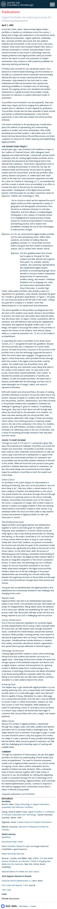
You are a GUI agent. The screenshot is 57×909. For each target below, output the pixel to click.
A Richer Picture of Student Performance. (34, 822)
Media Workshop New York (13, 854)
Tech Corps (6, 890)
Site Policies (23, 906)
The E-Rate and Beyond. (12, 885)
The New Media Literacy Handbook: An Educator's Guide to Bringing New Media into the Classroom (27, 861)
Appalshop (6, 837)
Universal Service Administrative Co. (17, 881)
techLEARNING (28, 794)
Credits (33, 906)
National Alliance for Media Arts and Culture (20, 872)
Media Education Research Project (16, 846)
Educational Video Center (12, 842)
